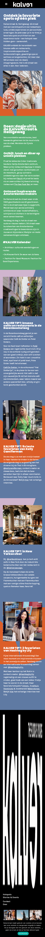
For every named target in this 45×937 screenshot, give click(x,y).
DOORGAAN (23, 933)
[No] (42, 928)
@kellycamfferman (12, 468)
